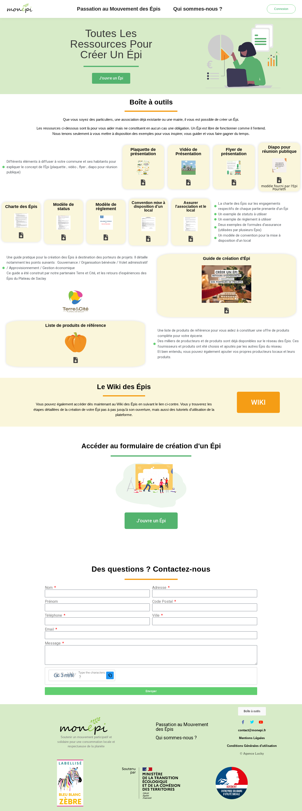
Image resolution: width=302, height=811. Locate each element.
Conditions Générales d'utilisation (252, 746)
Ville (156, 615)
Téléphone (54, 615)
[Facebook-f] (243, 722)
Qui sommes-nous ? (197, 9)
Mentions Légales (252, 738)
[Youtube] (261, 722)
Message (53, 643)
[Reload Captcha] (110, 675)
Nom (49, 588)
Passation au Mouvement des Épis (118, 9)
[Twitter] (252, 722)
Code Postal (163, 601)
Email (50, 629)
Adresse (159, 588)
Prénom (51, 601)
